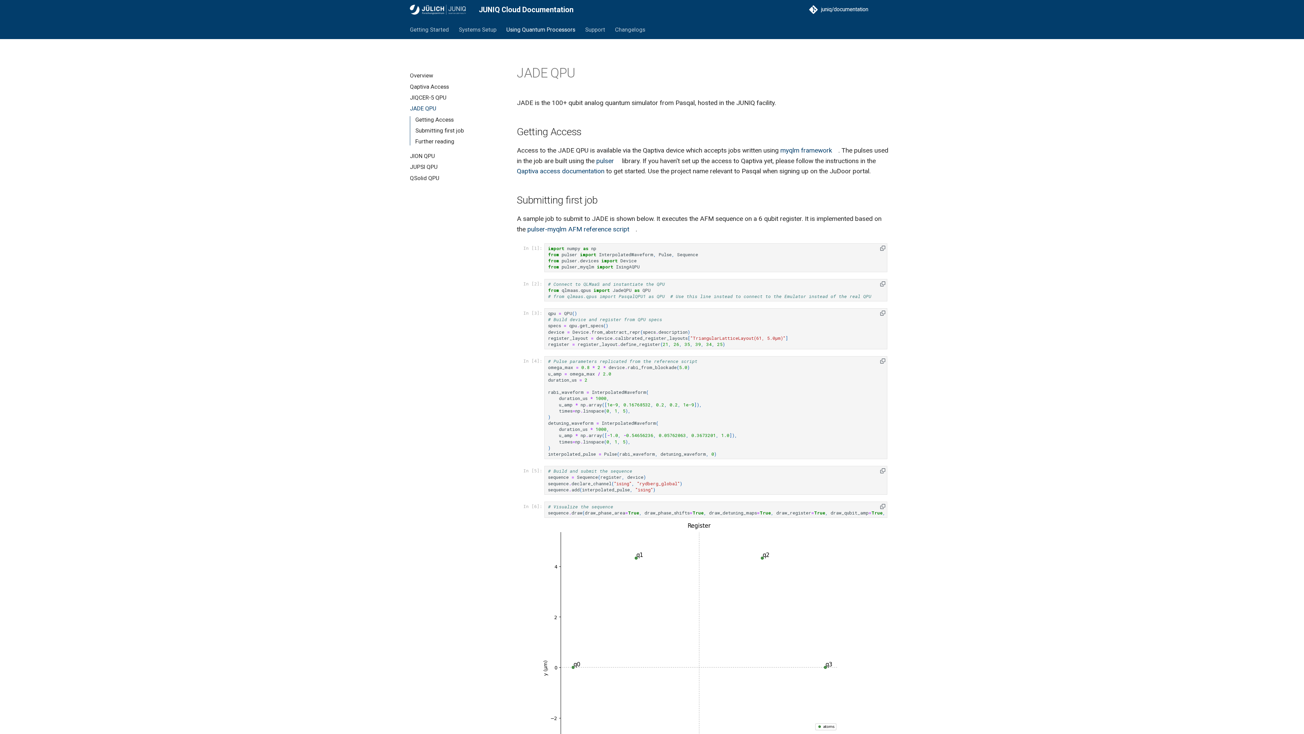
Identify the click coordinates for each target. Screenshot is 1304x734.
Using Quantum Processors (540, 29)
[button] (883, 248)
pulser (605, 161)
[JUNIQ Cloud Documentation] (438, 10)
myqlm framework (806, 150)
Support (595, 29)
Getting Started (429, 29)
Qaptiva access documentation (560, 171)
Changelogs (630, 29)
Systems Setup (477, 29)
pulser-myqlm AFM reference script (578, 229)
